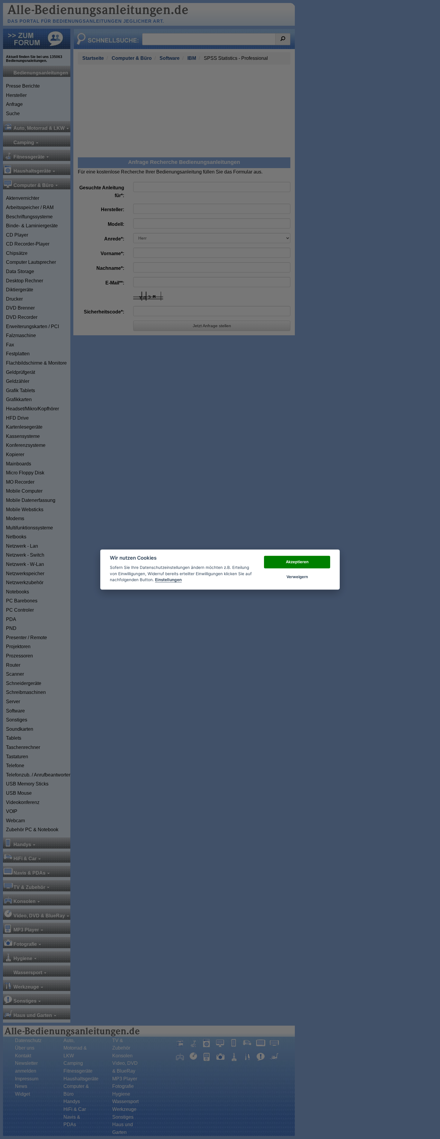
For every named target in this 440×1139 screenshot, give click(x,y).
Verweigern (297, 576)
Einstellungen (168, 579)
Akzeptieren (297, 561)
